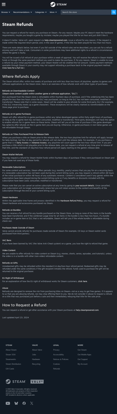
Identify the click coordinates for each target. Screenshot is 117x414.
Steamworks (11, 359)
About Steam (11, 350)
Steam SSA (11, 355)
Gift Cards (10, 369)
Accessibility (58, 355)
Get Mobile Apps (84, 355)
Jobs (34, 355)
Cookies (56, 364)
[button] (6, 12)
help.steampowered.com (56, 40)
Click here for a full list (12, 68)
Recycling (36, 364)
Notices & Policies (60, 359)
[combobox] (86, 12)
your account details (84, 185)
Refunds (56, 369)
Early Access (23, 142)
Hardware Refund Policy (71, 200)
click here (82, 281)
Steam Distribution (13, 364)
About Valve (37, 350)
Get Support (83, 359)
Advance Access (39, 142)
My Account (82, 364)
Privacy (56, 350)
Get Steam (82, 350)
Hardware (36, 359)
